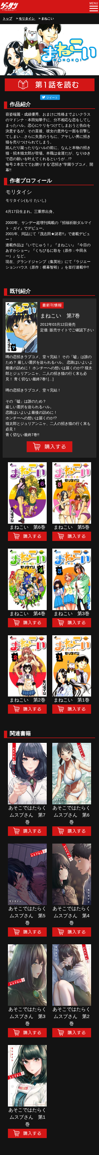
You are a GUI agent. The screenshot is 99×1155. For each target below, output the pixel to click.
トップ (7, 18)
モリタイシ (27, 18)
